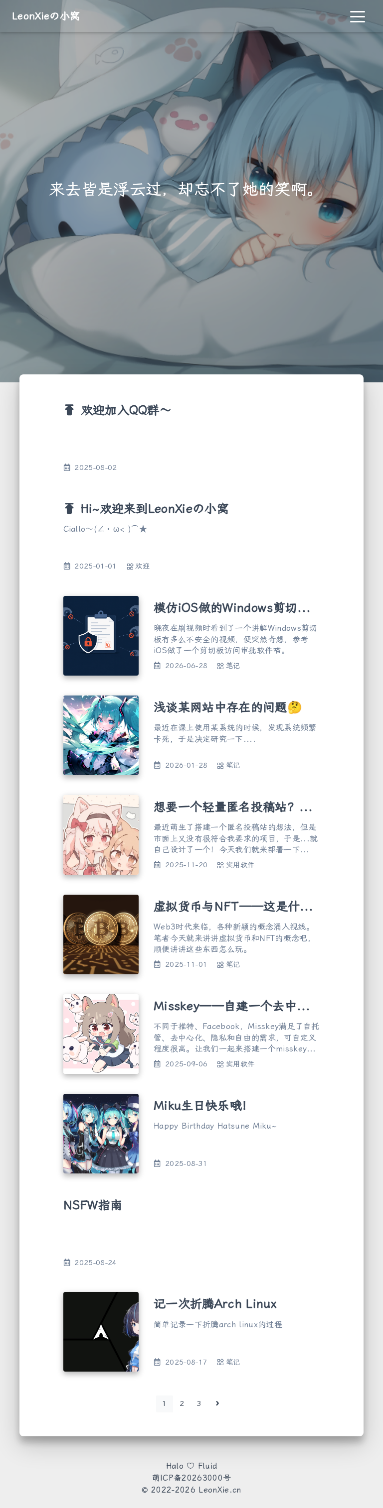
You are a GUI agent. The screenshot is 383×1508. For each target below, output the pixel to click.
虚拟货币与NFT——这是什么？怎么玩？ (263, 907)
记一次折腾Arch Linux (215, 1304)
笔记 (233, 666)
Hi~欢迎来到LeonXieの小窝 (155, 509)
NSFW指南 (93, 1205)
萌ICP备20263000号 (191, 1478)
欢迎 (142, 566)
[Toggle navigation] (357, 16)
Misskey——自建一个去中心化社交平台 (262, 1006)
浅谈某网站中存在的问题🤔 (228, 707)
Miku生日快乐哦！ (204, 1106)
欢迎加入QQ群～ (126, 410)
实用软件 (240, 865)
